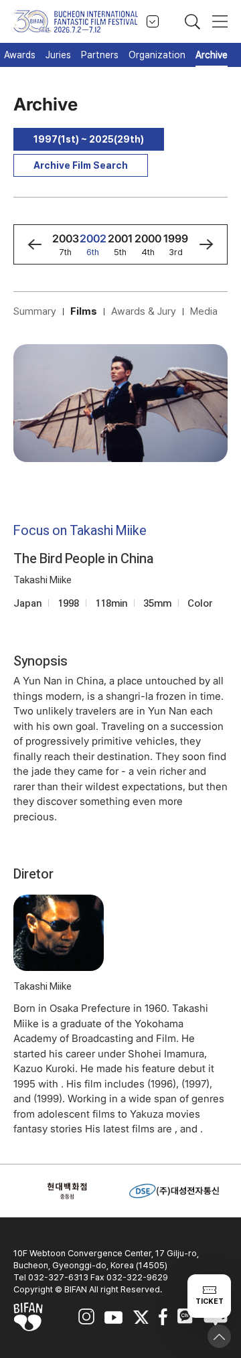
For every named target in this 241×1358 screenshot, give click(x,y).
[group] (65, 244)
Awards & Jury (143, 311)
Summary (34, 311)
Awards (19, 55)
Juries (58, 55)
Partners (99, 55)
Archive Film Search (80, 165)
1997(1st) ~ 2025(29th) (88, 139)
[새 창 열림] (66, 1191)
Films (83, 311)
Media (204, 311)
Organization (157, 55)
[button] (34, 244)
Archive (211, 55)
